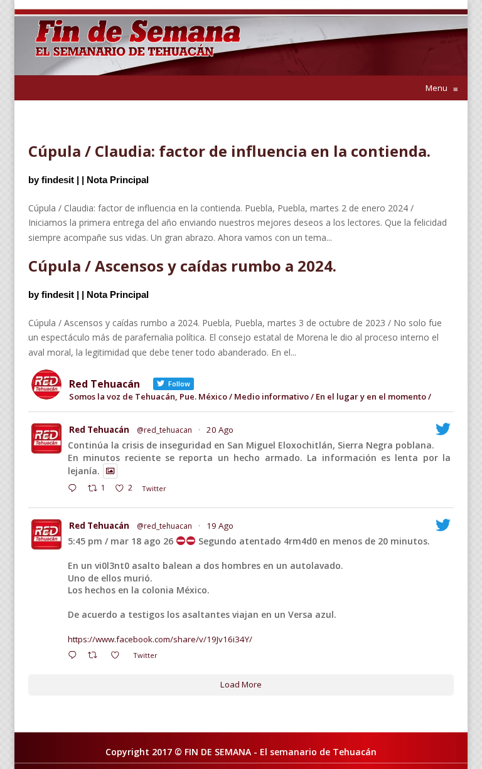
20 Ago (219, 429)
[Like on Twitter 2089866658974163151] (118, 656)
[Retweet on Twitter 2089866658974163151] (96, 656)
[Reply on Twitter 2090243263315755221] (75, 489)
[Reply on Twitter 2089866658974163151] (75, 656)
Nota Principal (118, 179)
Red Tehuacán (99, 429)
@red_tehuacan (164, 430)
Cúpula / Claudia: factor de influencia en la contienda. (229, 151)
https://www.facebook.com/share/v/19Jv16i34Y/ (160, 639)
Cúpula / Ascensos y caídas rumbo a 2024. (182, 265)
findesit (57, 179)
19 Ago (219, 525)
